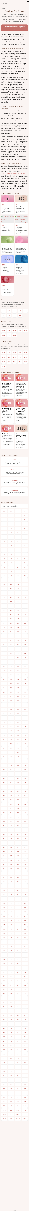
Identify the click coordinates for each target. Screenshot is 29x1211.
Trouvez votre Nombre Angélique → (14, 28)
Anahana (4, 3)
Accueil (3, 8)
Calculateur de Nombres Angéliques (13, 174)
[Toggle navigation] (28, 2)
